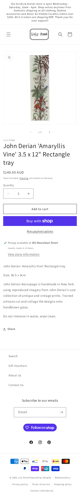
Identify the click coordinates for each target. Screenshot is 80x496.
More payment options (40, 231)
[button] (8, 34)
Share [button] (11, 329)
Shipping (23, 178)
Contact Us (16, 385)
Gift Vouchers (18, 366)
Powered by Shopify (40, 477)
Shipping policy (63, 484)
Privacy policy (20, 484)
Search (13, 356)
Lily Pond (23, 477)
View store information (23, 254)
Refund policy (62, 477)
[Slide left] (30, 132)
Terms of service (41, 484)
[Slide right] (49, 132)
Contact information (42, 490)
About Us (15, 375)
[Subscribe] (61, 412)
